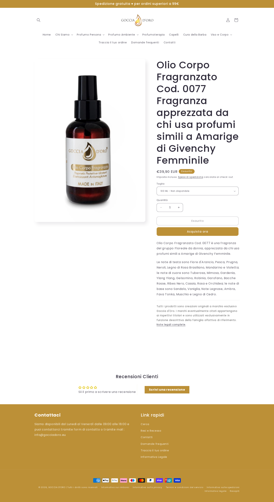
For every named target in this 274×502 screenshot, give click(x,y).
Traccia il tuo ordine (155, 450)
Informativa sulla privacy (147, 487)
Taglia (160, 183)
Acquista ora (197, 231)
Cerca (145, 424)
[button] (38, 20)
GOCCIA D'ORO (56, 487)
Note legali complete (171, 324)
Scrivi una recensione (167, 389)
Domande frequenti (155, 444)
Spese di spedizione (190, 177)
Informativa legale (215, 491)
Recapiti (235, 491)
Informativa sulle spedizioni (223, 487)
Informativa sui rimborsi (115, 487)
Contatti (147, 437)
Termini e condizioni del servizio (184, 487)
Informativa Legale (154, 457)
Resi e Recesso (151, 431)
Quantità (162, 200)
